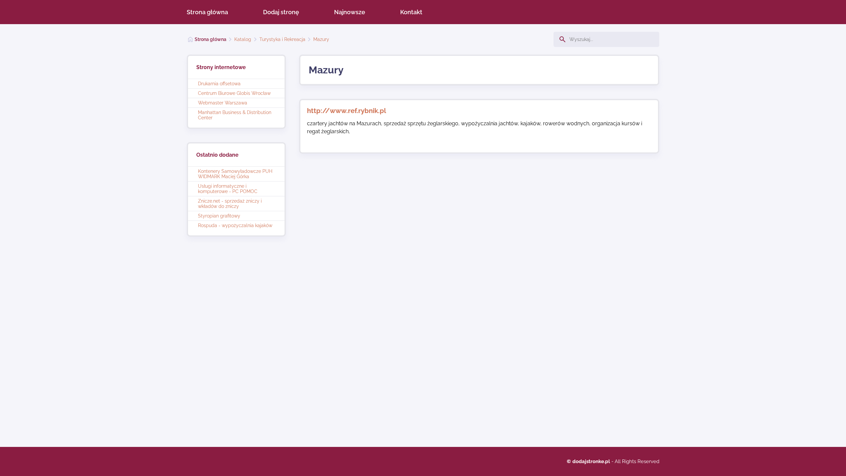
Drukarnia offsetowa (219, 83)
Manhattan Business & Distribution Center (234, 115)
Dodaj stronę (281, 12)
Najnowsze (349, 12)
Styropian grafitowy (219, 215)
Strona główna (207, 12)
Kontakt (411, 12)
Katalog (242, 39)
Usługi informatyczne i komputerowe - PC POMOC (227, 188)
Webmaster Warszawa (222, 102)
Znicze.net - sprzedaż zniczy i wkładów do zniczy (230, 203)
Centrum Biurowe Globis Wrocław (234, 93)
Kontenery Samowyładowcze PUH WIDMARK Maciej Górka (235, 174)
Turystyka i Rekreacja (282, 39)
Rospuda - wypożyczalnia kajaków (235, 225)
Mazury (321, 39)
